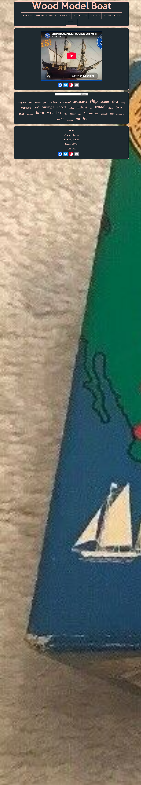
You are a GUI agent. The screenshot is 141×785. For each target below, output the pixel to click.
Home (71, 130)
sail (65, 113)
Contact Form (71, 135)
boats (119, 107)
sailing (110, 108)
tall (112, 113)
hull (91, 108)
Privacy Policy (71, 139)
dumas (38, 103)
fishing (123, 102)
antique (30, 114)
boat (40, 112)
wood (100, 106)
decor (72, 113)
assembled (65, 102)
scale (105, 101)
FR (73, 148)
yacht (59, 119)
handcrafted (120, 114)
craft (37, 107)
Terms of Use (71, 144)
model (82, 118)
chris (21, 114)
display (22, 102)
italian (71, 108)
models (104, 114)
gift (45, 102)
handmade (91, 113)
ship (94, 101)
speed (61, 107)
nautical (70, 120)
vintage (48, 107)
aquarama (80, 101)
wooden (54, 112)
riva (115, 101)
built (30, 102)
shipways (26, 107)
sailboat (82, 107)
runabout (53, 102)
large (79, 114)
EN (69, 148)
